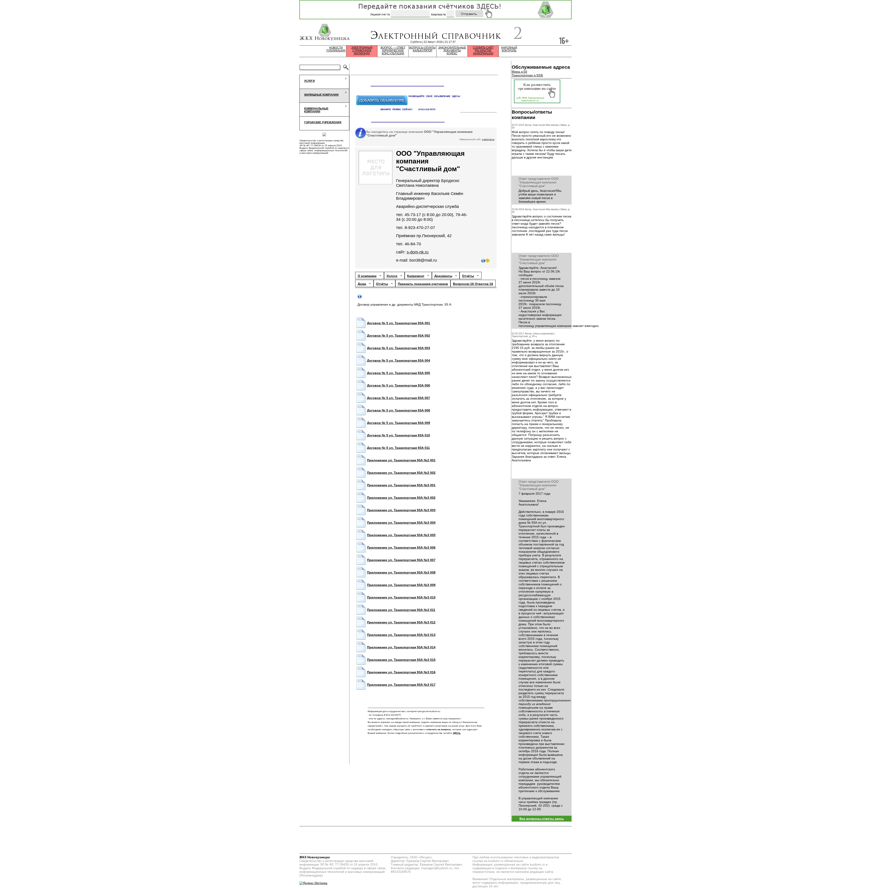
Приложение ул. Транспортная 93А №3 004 (401, 522)
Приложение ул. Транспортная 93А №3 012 (401, 622)
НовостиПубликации (335, 49)
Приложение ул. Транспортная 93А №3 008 (401, 572)
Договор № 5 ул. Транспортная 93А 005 (398, 373)
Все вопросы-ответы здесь (541, 818)
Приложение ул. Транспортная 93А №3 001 (401, 485)
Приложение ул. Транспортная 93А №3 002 (401, 497)
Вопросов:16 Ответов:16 (473, 284)
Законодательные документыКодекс (452, 50)
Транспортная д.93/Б (527, 75)
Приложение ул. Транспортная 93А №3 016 (401, 672)
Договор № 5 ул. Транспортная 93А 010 (398, 435)
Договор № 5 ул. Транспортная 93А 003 (398, 348)
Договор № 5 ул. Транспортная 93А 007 (398, 398)
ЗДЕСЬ (456, 733)
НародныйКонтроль (509, 49)
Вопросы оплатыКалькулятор (422, 49)
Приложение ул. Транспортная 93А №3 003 (401, 510)
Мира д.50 (519, 71)
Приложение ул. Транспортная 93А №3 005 (401, 535)
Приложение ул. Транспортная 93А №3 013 (401, 635)
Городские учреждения (322, 122)
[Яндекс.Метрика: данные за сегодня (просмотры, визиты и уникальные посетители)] (313, 883)
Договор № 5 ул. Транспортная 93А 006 (398, 385)
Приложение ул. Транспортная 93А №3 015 (401, 660)
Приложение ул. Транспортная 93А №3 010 (401, 597)
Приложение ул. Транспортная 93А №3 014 (401, 647)
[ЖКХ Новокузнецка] (324, 32)
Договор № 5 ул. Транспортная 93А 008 (398, 410)
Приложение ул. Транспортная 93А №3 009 (401, 585)
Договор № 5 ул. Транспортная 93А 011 (398, 448)
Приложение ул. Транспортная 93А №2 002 (401, 472)
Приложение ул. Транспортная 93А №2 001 (401, 460)
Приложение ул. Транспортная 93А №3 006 (401, 547)
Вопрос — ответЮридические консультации (393, 50)
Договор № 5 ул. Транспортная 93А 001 (398, 323)
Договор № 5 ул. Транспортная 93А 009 (398, 423)
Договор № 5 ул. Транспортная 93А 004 (398, 360)
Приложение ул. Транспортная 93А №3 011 (401, 610)
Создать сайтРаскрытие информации (483, 50)
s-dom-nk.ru (488, 139)
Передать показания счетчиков (423, 284)
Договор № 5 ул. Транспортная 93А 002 (398, 335)
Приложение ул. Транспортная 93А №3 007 (401, 560)
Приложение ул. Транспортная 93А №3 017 (401, 684)
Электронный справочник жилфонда (361, 50)
